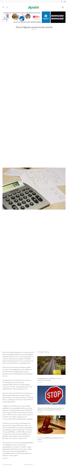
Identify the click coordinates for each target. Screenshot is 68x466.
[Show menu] (3, 7)
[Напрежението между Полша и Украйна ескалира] (51, 365)
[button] (7, 7)
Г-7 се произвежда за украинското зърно (50, 438)
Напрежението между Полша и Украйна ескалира (49, 379)
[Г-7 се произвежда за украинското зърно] (51, 424)
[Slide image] (34, 17)
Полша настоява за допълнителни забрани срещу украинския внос (50, 409)
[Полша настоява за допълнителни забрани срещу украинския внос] (51, 395)
